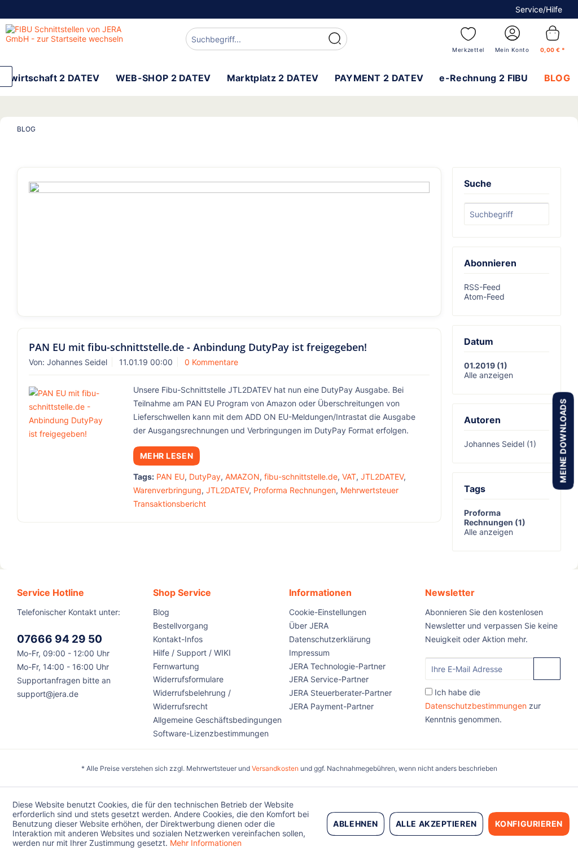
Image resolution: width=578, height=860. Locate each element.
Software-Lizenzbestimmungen (211, 733)
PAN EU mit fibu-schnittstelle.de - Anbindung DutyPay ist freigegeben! (198, 347)
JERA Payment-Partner (331, 706)
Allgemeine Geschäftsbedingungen (217, 720)
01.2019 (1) (485, 365)
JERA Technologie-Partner (337, 666)
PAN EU (170, 476)
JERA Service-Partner (329, 679)
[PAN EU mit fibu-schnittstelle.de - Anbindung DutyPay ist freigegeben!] (69, 414)
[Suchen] (334, 39)
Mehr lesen (167, 455)
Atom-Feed (484, 296)
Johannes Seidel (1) (500, 444)
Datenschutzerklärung (330, 639)
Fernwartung (176, 666)
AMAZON (242, 476)
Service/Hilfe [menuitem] (538, 9)
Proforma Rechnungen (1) (495, 517)
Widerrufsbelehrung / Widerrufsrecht (192, 699)
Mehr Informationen (206, 843)
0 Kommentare (211, 362)
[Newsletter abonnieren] (547, 668)
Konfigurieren (529, 823)
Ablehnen (355, 823)
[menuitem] (267, 40)
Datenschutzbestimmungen (476, 705)
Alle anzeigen (488, 375)
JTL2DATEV (382, 476)
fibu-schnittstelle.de (301, 476)
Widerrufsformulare (188, 679)
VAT (349, 476)
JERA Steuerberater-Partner (340, 692)
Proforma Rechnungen (294, 490)
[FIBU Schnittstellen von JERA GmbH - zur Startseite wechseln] (74, 38)
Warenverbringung (167, 490)
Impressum (309, 652)
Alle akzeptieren (436, 823)
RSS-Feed (482, 287)
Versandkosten (275, 768)
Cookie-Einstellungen (327, 612)
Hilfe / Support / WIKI (192, 652)
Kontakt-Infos (178, 639)
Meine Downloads (562, 440)
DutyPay (205, 476)
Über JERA (309, 625)
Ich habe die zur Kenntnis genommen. (483, 705)
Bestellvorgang (180, 625)
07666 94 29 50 (59, 639)
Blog (161, 612)
